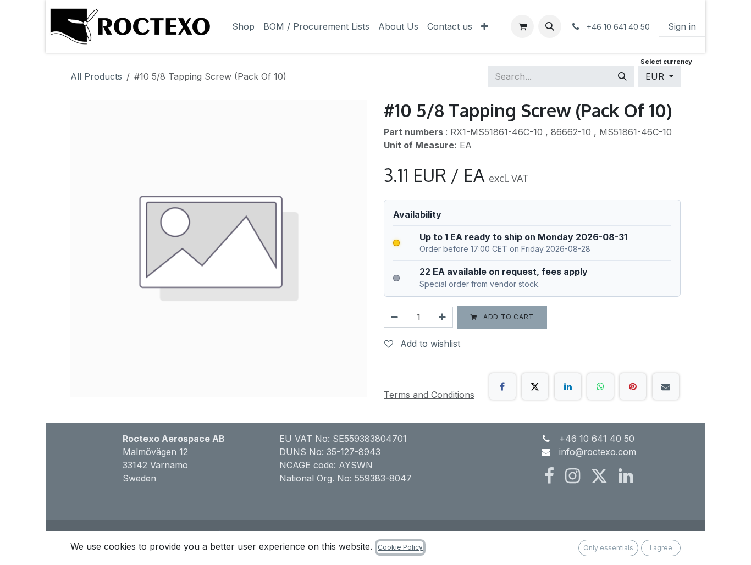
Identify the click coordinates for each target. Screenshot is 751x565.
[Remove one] (394, 317)
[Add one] (442, 317)
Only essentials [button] (608, 548)
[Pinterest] (633, 386)
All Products (96, 76)
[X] (535, 386)
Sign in (682, 26)
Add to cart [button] (508, 317)
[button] (549, 26)
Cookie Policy (400, 547)
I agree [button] (661, 548)
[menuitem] (243, 26)
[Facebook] (502, 386)
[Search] (622, 76)
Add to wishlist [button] (428, 343)
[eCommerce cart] (522, 26)
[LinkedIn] (568, 386)
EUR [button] (656, 76)
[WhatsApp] (600, 386)
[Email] (666, 386)
